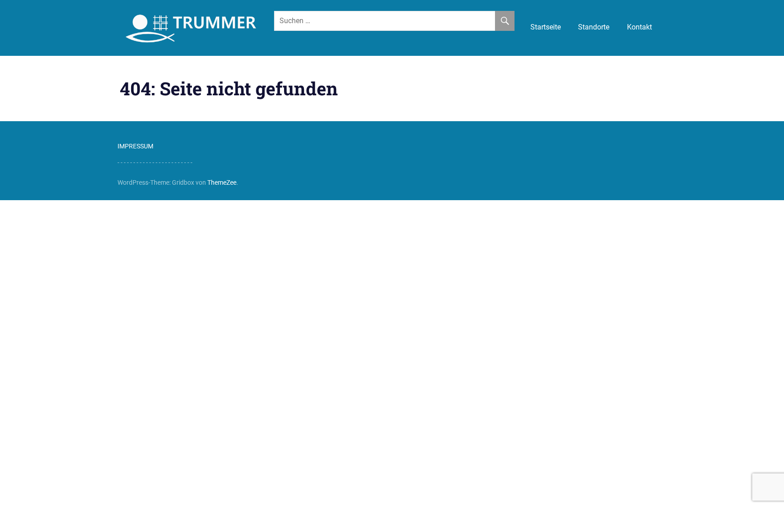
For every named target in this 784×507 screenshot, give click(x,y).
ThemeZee (221, 182)
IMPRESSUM (135, 146)
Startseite (545, 27)
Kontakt (639, 27)
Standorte (593, 27)
